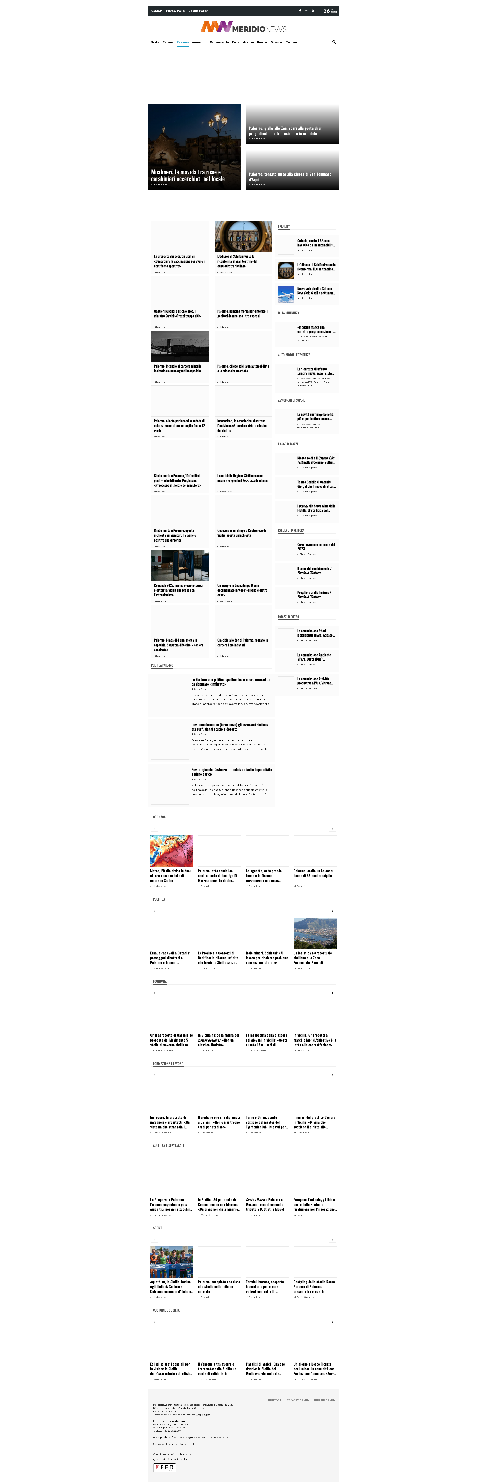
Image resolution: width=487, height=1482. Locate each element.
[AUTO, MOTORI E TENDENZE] (294, 350)
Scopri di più (203, 1414)
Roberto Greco (226, 272)
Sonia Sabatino (162, 968)
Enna (235, 42)
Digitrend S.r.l (186, 1443)
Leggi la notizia (305, 250)
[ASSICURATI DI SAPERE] (291, 396)
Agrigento (199, 42)
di (152, 184)
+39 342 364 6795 (175, 1427)
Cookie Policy (198, 10)
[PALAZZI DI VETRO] (288, 612)
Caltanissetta (219, 42)
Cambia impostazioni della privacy (172, 1454)
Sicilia (155, 42)
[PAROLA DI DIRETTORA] (291, 526)
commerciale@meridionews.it (190, 1437)
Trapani (291, 42)
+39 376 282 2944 (173, 1430)
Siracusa (277, 42)
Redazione (160, 184)
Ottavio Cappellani (309, 467)
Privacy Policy (175, 10)
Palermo (183, 42)
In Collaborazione (307, 1379)
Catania (168, 42)
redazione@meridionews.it (173, 1424)
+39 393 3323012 (218, 1437)
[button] (154, 829)
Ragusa (262, 42)
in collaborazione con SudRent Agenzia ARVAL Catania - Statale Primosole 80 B (314, 382)
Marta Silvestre (226, 601)
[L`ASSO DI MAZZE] (288, 439)
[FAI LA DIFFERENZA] (288, 308)
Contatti (157, 10)
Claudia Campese (308, 554)
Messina (248, 42)
